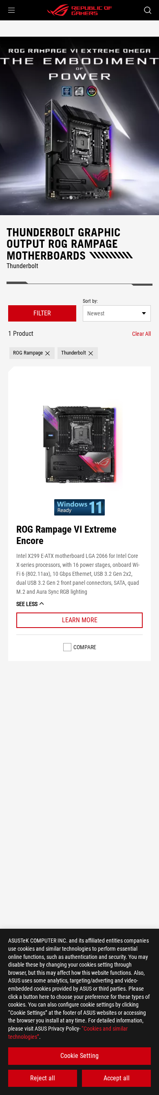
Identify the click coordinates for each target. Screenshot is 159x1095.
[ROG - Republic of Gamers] (79, 10)
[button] (11, 10)
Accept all (117, 1078)
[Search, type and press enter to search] (147, 10)
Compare (84, 647)
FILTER (42, 313)
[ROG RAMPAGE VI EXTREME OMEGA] (79, 126)
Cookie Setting (79, 1056)
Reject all (42, 1078)
